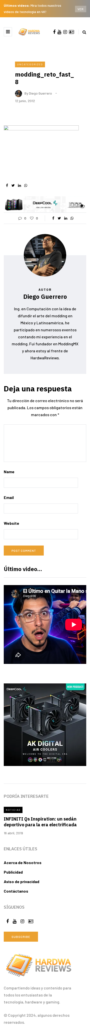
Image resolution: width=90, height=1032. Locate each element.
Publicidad (13, 872)
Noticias (13, 809)
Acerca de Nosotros (23, 862)
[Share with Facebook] (7, 185)
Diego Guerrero (40, 93)
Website (11, 523)
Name (9, 471)
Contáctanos (16, 891)
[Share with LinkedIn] (19, 185)
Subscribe (21, 936)
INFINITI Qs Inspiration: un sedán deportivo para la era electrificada (40, 822)
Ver (81, 9)
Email (9, 497)
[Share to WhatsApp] (25, 185)
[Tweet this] (13, 185)
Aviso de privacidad (21, 881)
